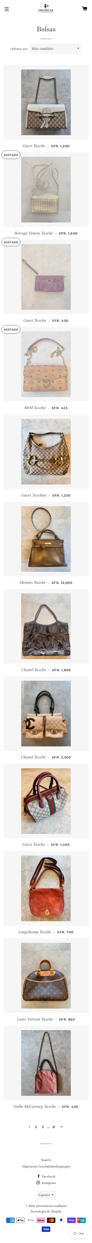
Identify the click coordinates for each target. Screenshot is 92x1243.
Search (46, 1160)
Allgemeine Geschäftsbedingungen (46, 1166)
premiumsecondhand (51, 1206)
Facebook (48, 1176)
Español (44, 1195)
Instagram (48, 1183)
